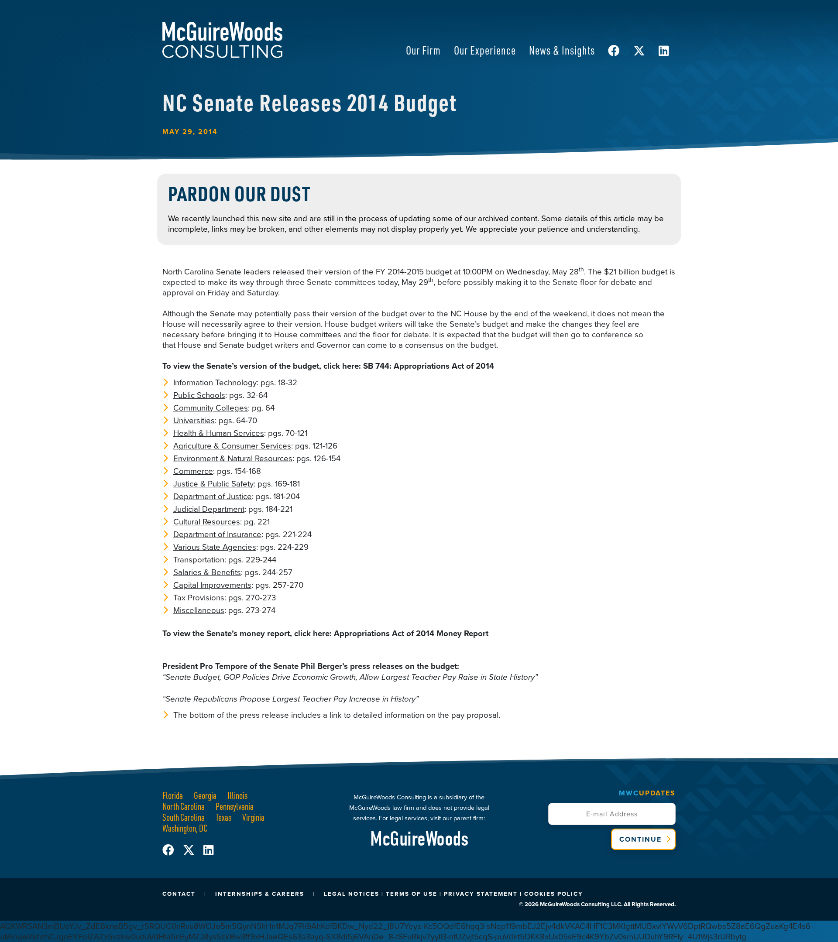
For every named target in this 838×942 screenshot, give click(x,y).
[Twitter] (193, 850)
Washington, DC (184, 828)
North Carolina (183, 806)
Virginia (253, 817)
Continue (640, 839)
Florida (172, 795)
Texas (223, 817)
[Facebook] (172, 850)
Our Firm (423, 50)
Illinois (237, 795)
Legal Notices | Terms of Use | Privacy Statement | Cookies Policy (453, 894)
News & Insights (562, 50)
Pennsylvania (235, 806)
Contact (179, 894)
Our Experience (485, 50)
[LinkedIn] (208, 850)
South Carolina (183, 817)
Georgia (205, 795)
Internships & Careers (259, 894)
